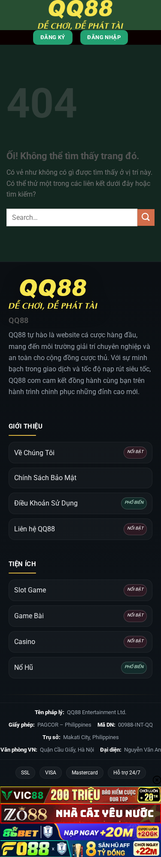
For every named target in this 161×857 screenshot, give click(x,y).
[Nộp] (146, 217)
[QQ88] (81, 15)
